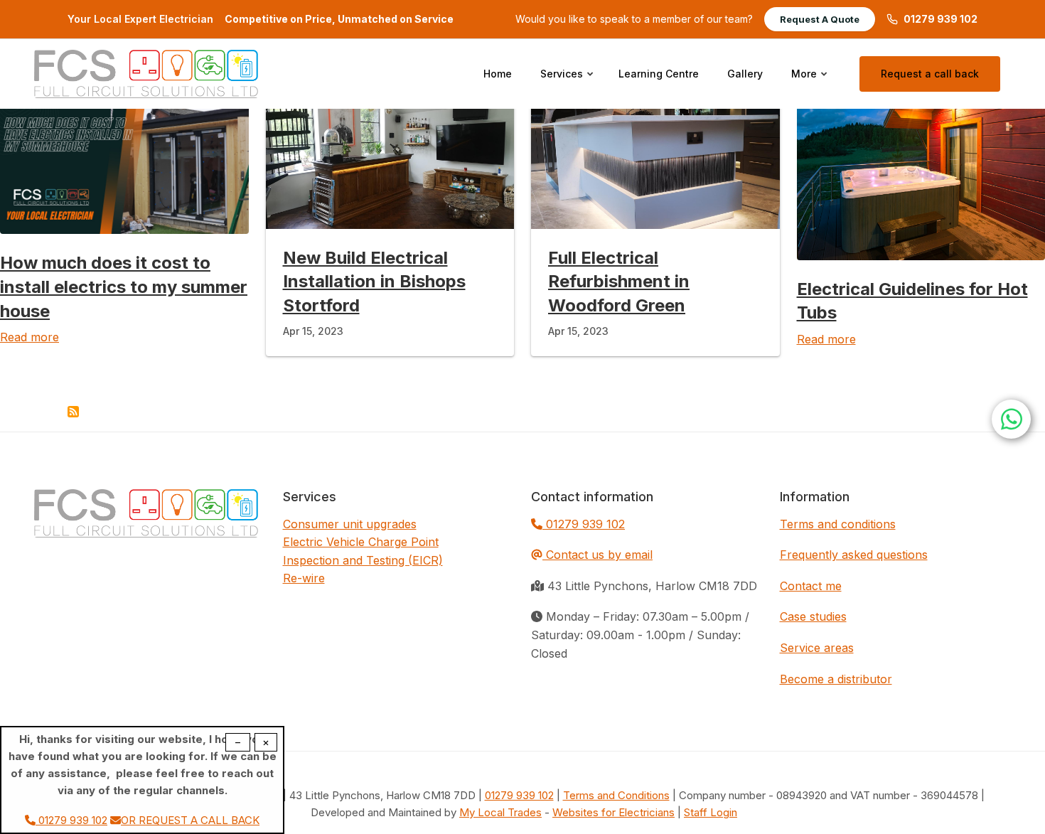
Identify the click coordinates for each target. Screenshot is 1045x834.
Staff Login (710, 812)
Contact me (811, 586)
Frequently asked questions (854, 554)
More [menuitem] (810, 87)
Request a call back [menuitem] (930, 74)
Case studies (813, 616)
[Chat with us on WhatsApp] (1011, 419)
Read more (29, 337)
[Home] (146, 72)
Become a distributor (836, 679)
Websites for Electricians (613, 812)
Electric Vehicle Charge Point (361, 542)
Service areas (817, 648)
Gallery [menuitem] (745, 74)
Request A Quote (819, 19)
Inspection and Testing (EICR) (363, 560)
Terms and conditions (838, 524)
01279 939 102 (940, 19)
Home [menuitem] (497, 74)
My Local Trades (500, 812)
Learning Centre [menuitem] (658, 74)
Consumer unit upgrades (350, 524)
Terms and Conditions (616, 795)
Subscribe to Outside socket (73, 411)
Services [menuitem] (567, 87)
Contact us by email (599, 554)
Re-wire (304, 578)
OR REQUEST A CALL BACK (190, 820)
